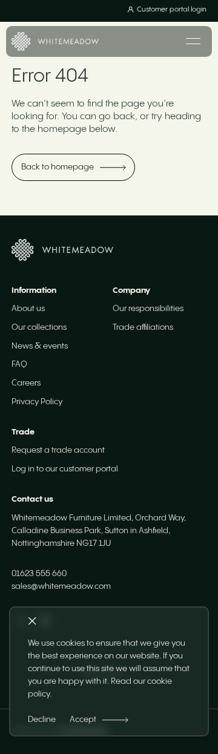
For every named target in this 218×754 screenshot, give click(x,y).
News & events (40, 346)
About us (28, 308)
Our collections (39, 327)
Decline (42, 719)
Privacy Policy (37, 402)
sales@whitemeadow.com (61, 586)
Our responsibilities (148, 308)
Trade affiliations (143, 327)
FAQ (19, 364)
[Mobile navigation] (193, 41)
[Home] (55, 41)
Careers (26, 383)
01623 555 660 (39, 573)
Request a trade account (58, 450)
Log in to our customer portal (65, 469)
